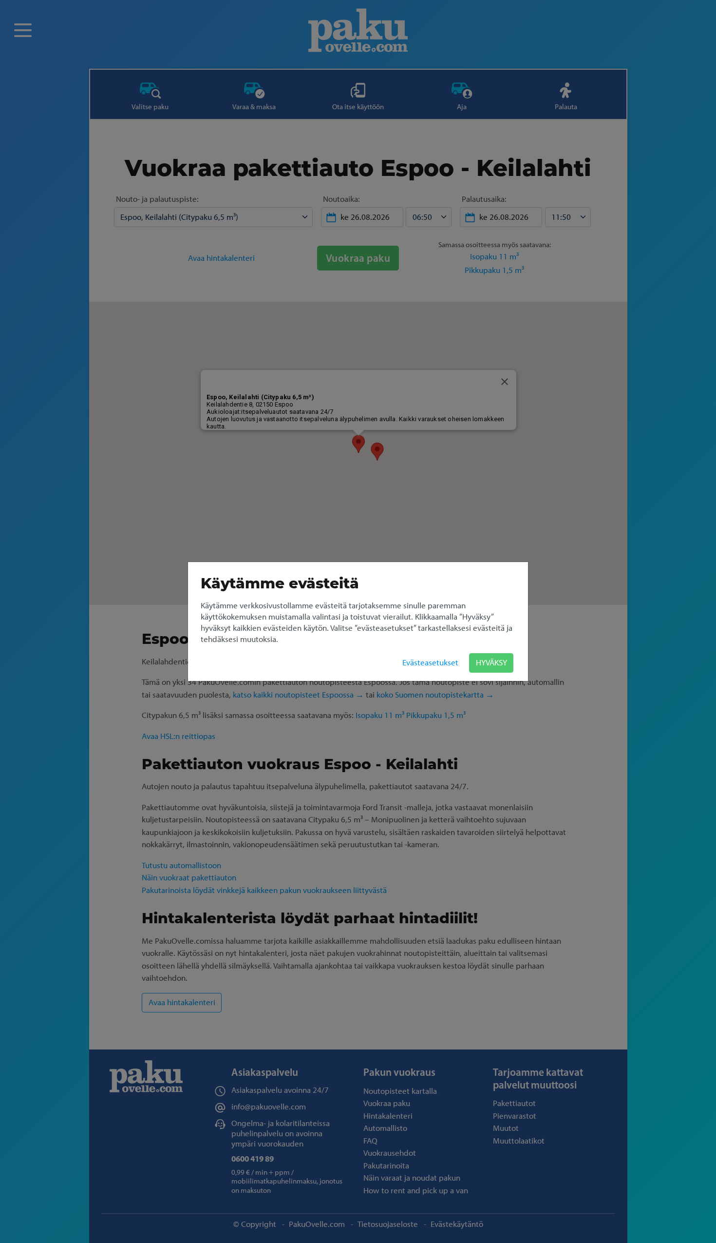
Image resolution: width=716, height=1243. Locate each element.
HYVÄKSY (491, 662)
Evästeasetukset (430, 662)
